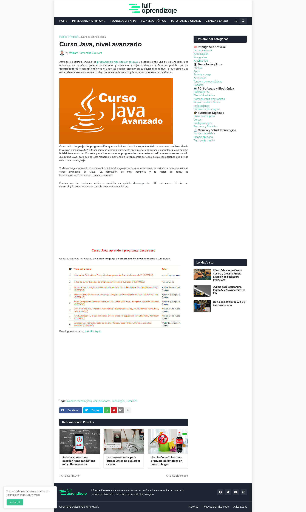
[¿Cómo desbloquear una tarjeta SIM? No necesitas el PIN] (202, 291)
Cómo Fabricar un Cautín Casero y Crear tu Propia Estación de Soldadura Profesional (227, 275)
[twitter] (228, 492)
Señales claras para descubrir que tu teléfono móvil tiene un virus (78, 461)
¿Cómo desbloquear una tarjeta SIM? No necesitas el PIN (229, 290)
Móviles (198, 67)
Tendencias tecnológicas (208, 81)
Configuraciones (203, 123)
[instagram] (244, 492)
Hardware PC (201, 91)
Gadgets (198, 85)
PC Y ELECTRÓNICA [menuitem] (153, 20)
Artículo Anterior (70, 475)
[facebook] (220, 492)
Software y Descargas (206, 109)
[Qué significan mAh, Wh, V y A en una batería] (202, 306)
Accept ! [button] (15, 502)
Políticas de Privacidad (216, 506)
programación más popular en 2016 (117, 61)
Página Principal (68, 37)
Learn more (33, 494)
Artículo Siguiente (176, 475)
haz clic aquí (92, 331)
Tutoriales (131, 401)
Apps (197, 71)
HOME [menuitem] (63, 20)
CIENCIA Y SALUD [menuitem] (217, 20)
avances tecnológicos (93, 37)
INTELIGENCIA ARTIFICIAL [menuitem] (88, 20)
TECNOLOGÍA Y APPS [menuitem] (123, 20)
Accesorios (200, 78)
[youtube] (236, 492)
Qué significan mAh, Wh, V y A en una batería (229, 304)
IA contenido (201, 60)
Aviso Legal (240, 506)
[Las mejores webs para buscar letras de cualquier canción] (124, 441)
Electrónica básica (204, 95)
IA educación (201, 53)
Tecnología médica (205, 140)
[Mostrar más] (128, 410)
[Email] (121, 410)
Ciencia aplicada (203, 137)
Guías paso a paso (204, 116)
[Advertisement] (123, 218)
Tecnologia (118, 401)
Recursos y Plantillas (206, 126)
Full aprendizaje (90, 506)
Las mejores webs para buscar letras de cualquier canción (123, 461)
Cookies (193, 506)
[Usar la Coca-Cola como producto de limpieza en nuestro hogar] (168, 441)
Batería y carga (202, 74)
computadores (101, 401)
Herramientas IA (203, 50)
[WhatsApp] (107, 410)
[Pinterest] (114, 410)
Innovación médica (204, 133)
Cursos (198, 119)
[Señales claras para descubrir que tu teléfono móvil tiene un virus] (80, 441)
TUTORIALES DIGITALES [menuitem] (186, 20)
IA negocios (200, 57)
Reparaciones (201, 105)
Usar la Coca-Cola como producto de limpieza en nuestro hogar (166, 461)
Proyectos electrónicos (207, 102)
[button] (236, 21)
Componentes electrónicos (209, 99)
